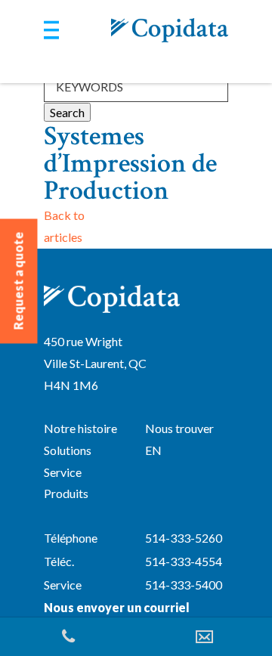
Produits (66, 493)
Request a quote (18, 281)
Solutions (67, 450)
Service (63, 472)
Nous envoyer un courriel (117, 607)
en (153, 450)
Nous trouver (179, 428)
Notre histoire (80, 428)
